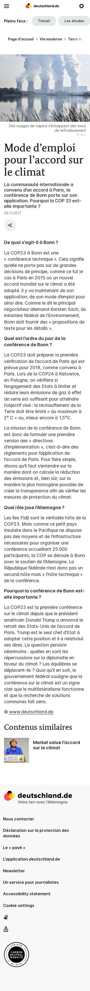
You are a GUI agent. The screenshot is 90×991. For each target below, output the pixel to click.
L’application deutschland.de (31, 859)
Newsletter (14, 870)
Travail (44, 21)
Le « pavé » (14, 847)
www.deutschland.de (31, 711)
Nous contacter (18, 818)
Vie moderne (51, 39)
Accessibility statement (26, 893)
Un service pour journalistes (31, 882)
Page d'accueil (21, 39)
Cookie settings (18, 905)
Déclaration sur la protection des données (36, 833)
